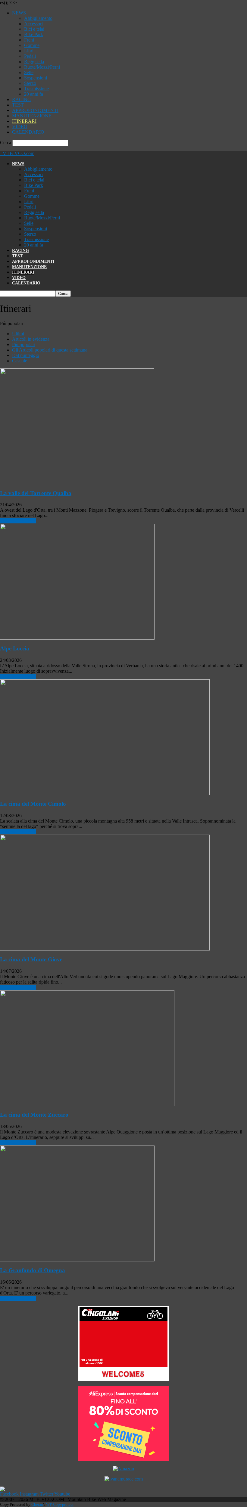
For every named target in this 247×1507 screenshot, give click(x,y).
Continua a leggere (18, 520)
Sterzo (30, 83)
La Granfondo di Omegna (32, 1270)
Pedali (30, 56)
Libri (28, 50)
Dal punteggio (25, 355)
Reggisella (34, 61)
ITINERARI (24, 121)
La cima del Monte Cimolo (33, 804)
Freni (29, 39)
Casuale (19, 360)
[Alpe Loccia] (77, 637)
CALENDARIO (28, 132)
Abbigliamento (38, 18)
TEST (18, 104)
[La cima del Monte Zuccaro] (87, 1104)
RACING (21, 99)
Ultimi (18, 333)
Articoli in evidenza (30, 339)
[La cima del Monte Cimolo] (105, 793)
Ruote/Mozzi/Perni (42, 67)
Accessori (33, 23)
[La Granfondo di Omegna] (77, 1259)
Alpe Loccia (14, 648)
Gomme (31, 45)
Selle (28, 72)
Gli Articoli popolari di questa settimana (49, 349)
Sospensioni (35, 77)
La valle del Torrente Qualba (35, 493)
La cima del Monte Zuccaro (34, 1115)
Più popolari (23, 344)
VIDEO (19, 126)
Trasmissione (36, 88)
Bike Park (33, 34)
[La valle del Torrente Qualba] (77, 482)
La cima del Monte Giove (31, 959)
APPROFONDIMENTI (35, 110)
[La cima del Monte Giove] (105, 948)
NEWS (19, 12)
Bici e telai (34, 29)
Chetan (37, 1504)
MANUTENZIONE (32, 115)
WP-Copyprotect (59, 1504)
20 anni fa (33, 94)
